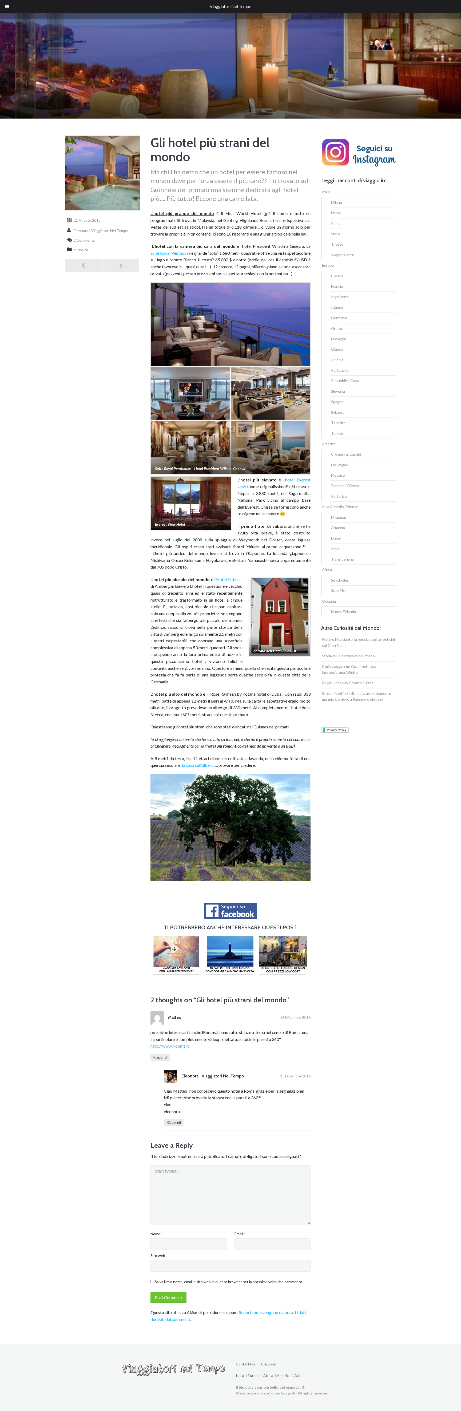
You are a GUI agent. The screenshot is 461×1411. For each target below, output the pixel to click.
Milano (336, 202)
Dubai (336, 538)
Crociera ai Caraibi (346, 454)
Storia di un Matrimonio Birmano (348, 656)
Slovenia (338, 391)
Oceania (329, 601)
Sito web (157, 1255)
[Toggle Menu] (7, 6)
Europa (328, 265)
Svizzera (337, 412)
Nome (156, 1233)
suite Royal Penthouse (170, 253)
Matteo (174, 1017)
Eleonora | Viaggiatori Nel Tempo (212, 1075)
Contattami (246, 1364)
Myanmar (338, 517)
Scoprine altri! (342, 255)
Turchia (337, 433)
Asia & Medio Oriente (340, 506)
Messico (338, 475)
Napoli (336, 212)
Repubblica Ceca (345, 380)
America (329, 443)
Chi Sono (268, 1364)
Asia (297, 1375)
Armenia (338, 527)
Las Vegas (339, 465)
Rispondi (160, 1057)
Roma (335, 223)
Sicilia (335, 234)
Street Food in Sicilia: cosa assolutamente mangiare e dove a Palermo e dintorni (356, 696)
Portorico (339, 496)
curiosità (81, 250)
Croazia (337, 276)
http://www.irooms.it (169, 1045)
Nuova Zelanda (343, 611)
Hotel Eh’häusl (229, 579)
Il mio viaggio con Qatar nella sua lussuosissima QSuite (349, 669)
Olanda (337, 349)
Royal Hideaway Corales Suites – (349, 682)
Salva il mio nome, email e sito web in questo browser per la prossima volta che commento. (229, 1281)
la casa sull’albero (198, 765)
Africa (327, 569)
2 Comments (84, 240)
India (335, 548)
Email (240, 1233)
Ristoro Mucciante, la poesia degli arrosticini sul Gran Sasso (358, 642)
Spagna (337, 401)
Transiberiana (342, 559)
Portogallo (339, 370)
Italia (326, 191)
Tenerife (338, 422)
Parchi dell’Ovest (345, 485)
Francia (337, 286)
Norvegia (338, 338)
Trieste (337, 244)
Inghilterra (340, 296)
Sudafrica (339, 590)
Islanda (337, 307)
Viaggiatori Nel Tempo (231, 6)
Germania (339, 317)
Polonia (337, 360)
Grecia (336, 328)
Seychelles (340, 580)
